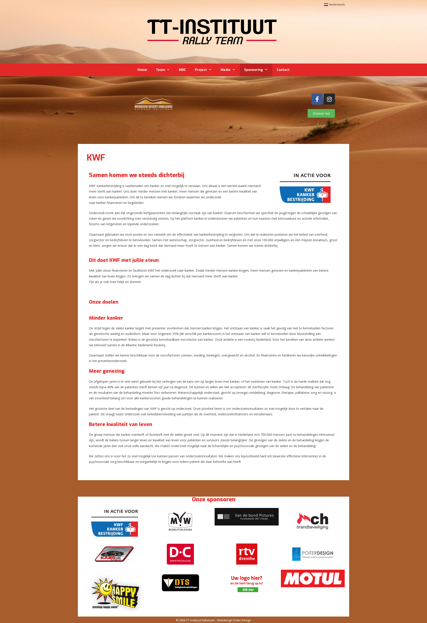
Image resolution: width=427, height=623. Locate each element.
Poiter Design (242, 620)
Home (142, 70)
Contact (283, 70)
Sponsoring (253, 70)
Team (160, 70)
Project (201, 70)
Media (225, 70)
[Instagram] (329, 99)
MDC (182, 70)
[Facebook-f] (317, 99)
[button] (114, 523)
